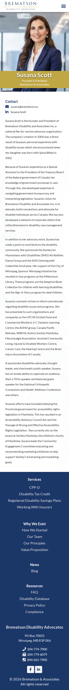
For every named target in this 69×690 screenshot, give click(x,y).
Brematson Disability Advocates (34, 627)
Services (34, 479)
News (34, 564)
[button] (63, 6)
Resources (34, 586)
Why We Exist (34, 524)
